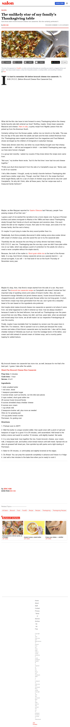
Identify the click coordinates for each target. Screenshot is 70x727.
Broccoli (12, 510)
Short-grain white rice (36, 253)
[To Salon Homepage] (8, 3)
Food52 (19, 68)
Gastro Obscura (36, 210)
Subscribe (60, 3)
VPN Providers (35, 723)
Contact (37, 608)
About (37, 603)
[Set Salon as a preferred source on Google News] (55, 62)
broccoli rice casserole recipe (22, 290)
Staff (36, 606)
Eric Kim (5, 25)
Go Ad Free (36, 626)
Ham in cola (23, 127)
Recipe (31, 510)
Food (18, 510)
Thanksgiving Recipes (59, 510)
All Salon (5, 510)
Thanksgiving (46, 510)
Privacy (37, 611)
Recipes (37, 510)
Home (37, 600)
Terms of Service (37, 616)
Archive (37, 621)
